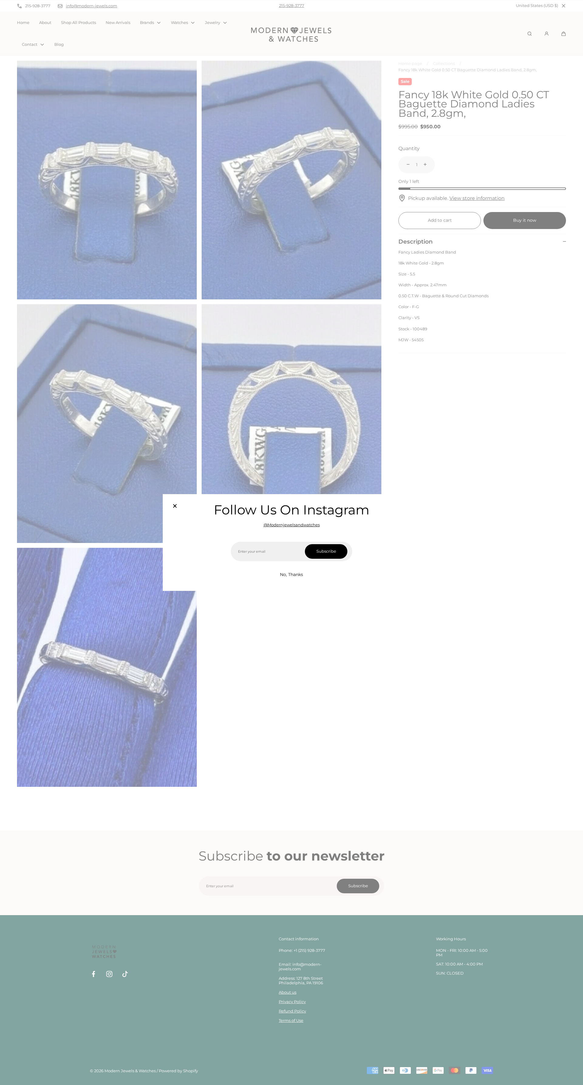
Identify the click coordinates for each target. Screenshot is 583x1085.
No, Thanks (291, 574)
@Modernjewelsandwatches (292, 525)
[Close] (175, 506)
